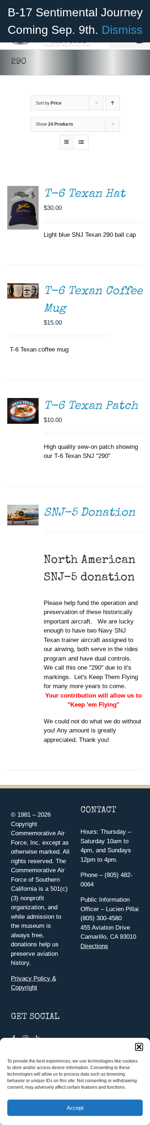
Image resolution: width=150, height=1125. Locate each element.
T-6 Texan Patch (91, 407)
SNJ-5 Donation (89, 513)
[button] (139, 1047)
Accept (75, 1108)
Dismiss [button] (122, 29)
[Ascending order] (113, 103)
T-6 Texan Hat (84, 194)
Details (23, 288)
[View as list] (81, 142)
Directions (94, 946)
